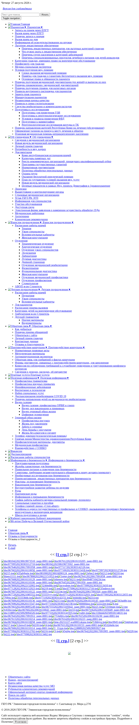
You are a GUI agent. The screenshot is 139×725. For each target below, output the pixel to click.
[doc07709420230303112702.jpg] (20, 631)
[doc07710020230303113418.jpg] (70, 570)
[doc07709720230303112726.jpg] (108, 570)
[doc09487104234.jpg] (92, 579)
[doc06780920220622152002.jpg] (20, 585)
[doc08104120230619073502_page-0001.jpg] (64, 564)
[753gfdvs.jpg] (60, 616)
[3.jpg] (56, 631)
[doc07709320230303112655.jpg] (113, 594)
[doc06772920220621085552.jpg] (20, 594)
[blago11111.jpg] (10, 576)
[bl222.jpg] (7, 634)
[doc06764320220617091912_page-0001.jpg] (26, 616)
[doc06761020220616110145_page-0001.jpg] (90, 600)
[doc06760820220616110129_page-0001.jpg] (26, 579)
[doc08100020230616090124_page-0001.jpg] (58, 573)
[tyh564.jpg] (8, 609)
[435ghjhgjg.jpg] (23, 573)
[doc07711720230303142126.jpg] (71, 567)
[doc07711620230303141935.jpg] (58, 612)
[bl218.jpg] (36, 625)
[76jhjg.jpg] (8, 597)
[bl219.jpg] (45, 588)
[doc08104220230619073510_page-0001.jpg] (26, 561)
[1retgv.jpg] (64, 576)
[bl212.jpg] (104, 573)
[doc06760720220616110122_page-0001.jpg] (26, 591)
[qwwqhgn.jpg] (65, 585)
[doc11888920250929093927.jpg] (86, 628)
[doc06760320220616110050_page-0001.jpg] (26, 570)
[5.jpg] (56, 588)
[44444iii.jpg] (78, 597)
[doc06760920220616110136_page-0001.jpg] (26, 600)
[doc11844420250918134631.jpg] (108, 612)
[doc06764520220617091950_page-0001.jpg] (77, 582)
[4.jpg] (47, 625)
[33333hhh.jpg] (24, 597)
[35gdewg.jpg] (106, 588)
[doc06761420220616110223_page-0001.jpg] (77, 619)
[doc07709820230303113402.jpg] (33, 634)
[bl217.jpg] (7, 625)
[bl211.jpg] (73, 579)
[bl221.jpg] (96, 606)
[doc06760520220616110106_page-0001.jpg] (26, 582)
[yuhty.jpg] (83, 612)
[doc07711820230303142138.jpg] (58, 603)
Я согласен (20, 722)
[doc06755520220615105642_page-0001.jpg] (64, 606)
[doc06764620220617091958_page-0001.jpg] (26, 567)
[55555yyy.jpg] (48, 594)
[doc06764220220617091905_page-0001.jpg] (99, 631)
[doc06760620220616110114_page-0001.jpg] (26, 628)
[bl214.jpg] (92, 597)
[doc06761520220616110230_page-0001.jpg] (94, 616)
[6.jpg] (114, 603)
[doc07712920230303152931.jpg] (75, 594)
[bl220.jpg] (131, 631)
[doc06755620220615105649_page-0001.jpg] (104, 609)
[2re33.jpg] (72, 609)
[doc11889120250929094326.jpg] (20, 612)
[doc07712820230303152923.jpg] (20, 588)
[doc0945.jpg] (114, 622)
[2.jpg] (124, 606)
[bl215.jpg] (7, 573)
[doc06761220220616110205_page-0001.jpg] (77, 561)
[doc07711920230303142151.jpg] (51, 597)
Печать (12, 545)
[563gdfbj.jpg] (123, 600)
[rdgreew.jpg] (59, 579)
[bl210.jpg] (117, 573)
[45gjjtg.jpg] (67, 631)
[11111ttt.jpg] (59, 591)
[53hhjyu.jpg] (98, 622)
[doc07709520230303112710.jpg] (20, 564)
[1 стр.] (62, 554)
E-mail (11, 548)
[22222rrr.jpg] (102, 603)
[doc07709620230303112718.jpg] (79, 588)
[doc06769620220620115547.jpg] (20, 603)
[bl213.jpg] (58, 600)
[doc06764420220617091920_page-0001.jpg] (92, 591)
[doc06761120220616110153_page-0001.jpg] (76, 625)
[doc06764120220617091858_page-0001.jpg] (96, 576)
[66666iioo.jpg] (85, 603)
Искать (45, 14)
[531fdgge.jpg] (111, 606)
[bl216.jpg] (45, 631)
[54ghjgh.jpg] (130, 622)
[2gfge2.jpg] (91, 573)
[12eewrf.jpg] (22, 625)
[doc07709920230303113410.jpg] (93, 585)
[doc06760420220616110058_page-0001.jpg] (26, 622)
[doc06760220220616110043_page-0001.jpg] (41, 609)
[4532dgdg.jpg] (110, 625)
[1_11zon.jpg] (59, 628)
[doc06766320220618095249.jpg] (20, 606)
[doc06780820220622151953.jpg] (39, 576)
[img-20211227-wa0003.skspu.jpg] (71, 622)
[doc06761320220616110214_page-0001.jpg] (26, 619)
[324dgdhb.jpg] (48, 585)
